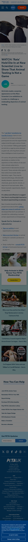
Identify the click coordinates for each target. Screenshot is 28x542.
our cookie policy (15, 529)
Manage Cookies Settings (13, 539)
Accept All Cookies (13, 535)
